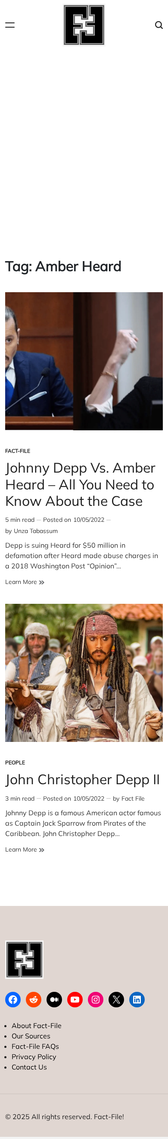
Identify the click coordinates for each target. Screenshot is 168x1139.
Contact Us (29, 1067)
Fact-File (17, 451)
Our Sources (31, 1036)
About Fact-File (37, 1025)
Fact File (133, 798)
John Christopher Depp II (82, 779)
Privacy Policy (34, 1056)
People (15, 762)
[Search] (159, 25)
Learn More (24, 582)
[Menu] (10, 25)
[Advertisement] (84, 147)
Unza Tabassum (36, 531)
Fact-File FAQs (35, 1046)
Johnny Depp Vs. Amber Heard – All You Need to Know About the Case (80, 484)
